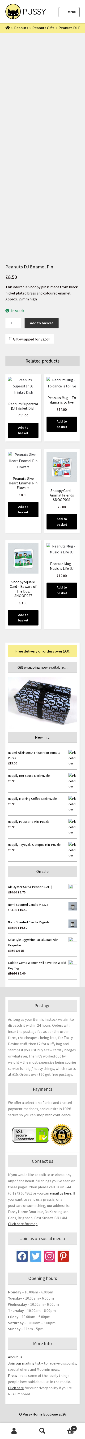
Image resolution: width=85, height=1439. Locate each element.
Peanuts (21, 27)
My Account (14, 1431)
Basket (66, 1426)
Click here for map (23, 1223)
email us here (60, 1193)
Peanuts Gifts (43, 27)
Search (42, 1431)
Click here (16, 1387)
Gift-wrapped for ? (31, 338)
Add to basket (41, 323)
